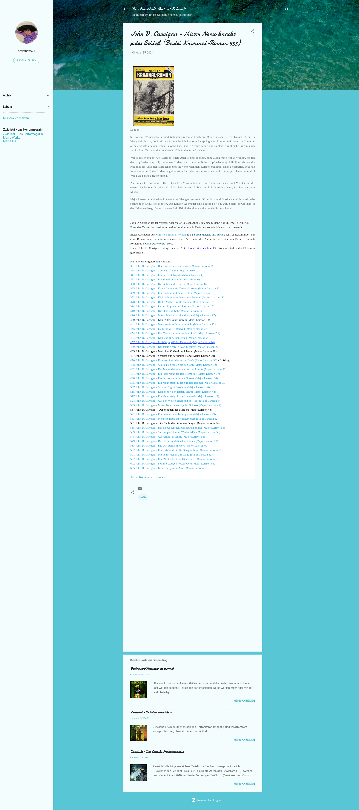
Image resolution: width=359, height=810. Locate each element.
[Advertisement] (277, 79)
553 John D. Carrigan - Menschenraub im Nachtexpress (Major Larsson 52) (174, 418)
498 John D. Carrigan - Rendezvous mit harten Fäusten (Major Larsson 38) (174, 378)
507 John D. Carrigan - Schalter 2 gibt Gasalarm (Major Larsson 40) (170, 387)
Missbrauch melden (16, 118)
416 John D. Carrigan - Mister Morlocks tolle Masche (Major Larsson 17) (173, 315)
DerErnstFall (26, 51)
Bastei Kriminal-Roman (172, 234)
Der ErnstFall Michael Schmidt (159, 9)
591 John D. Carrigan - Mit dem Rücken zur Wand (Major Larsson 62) (171, 454)
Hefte (142, 497)
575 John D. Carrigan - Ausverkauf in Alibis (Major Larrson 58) (167, 436)
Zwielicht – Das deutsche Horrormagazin (157, 751)
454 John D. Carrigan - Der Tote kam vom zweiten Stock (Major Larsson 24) (175, 333)
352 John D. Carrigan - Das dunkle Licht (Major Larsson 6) (165, 279)
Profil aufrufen (26, 60)
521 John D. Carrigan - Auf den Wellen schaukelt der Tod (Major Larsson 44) (176, 400)
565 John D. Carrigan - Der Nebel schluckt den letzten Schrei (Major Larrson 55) (177, 427)
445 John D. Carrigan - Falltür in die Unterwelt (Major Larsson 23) (169, 328)
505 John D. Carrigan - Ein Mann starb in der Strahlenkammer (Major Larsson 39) (178, 382)
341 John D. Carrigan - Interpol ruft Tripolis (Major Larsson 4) (166, 274)
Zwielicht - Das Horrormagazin (23, 134)
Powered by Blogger (208, 800)
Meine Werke (11, 137)
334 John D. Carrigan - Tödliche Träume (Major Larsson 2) (165, 270)
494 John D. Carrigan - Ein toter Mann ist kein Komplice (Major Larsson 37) (175, 373)
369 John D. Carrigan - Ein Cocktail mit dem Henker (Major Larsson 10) (172, 292)
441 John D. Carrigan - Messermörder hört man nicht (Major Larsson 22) (173, 324)
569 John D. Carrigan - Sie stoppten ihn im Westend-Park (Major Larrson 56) (175, 432)
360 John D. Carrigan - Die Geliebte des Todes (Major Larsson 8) (168, 283)
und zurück (208, 234)
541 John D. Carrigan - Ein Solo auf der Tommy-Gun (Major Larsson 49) (173, 414)
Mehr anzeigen (244, 700)
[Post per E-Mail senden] (140, 490)
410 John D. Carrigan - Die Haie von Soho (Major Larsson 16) (166, 310)
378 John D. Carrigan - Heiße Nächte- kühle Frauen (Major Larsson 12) (172, 301)
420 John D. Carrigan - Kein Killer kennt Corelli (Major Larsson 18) (170, 319)
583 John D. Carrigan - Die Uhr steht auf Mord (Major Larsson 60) (169, 445)
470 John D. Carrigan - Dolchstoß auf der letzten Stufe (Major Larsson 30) (173, 360)
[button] (252, 32)
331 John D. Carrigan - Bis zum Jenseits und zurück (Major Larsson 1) (171, 266)
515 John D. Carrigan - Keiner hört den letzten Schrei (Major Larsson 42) (173, 391)
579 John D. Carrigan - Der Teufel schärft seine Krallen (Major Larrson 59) (174, 441)
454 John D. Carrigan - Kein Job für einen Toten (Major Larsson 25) (170, 337)
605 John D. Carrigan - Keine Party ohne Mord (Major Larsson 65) (169, 468)
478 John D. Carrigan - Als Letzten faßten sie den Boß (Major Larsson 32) (173, 364)
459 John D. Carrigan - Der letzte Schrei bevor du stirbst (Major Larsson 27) (174, 346)
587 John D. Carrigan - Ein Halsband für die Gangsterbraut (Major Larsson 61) (176, 450)
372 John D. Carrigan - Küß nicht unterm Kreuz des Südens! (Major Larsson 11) (177, 297)
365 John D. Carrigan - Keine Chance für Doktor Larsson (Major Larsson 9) (174, 288)
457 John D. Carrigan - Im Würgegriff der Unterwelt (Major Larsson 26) (172, 342)
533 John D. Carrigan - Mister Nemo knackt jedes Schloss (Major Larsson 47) (175, 405)
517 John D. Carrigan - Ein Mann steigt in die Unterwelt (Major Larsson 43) (174, 396)
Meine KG (9, 141)
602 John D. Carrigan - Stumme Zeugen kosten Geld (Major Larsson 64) (172, 463)
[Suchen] (287, 10)
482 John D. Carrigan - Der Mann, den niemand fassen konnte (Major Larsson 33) (178, 369)
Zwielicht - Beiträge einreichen (150, 712)
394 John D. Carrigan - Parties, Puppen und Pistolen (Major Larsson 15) (172, 306)
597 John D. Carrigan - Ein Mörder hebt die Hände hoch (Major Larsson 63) (175, 459)
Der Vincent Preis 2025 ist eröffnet (152, 668)
